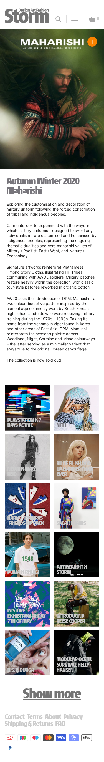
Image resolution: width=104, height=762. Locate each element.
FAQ (60, 723)
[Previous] (11, 103)
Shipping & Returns (29, 723)
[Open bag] (90, 19)
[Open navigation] (72, 19)
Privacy (73, 716)
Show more (52, 693)
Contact (15, 716)
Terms (35, 716)
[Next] (93, 103)
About (53, 716)
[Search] (58, 19)
